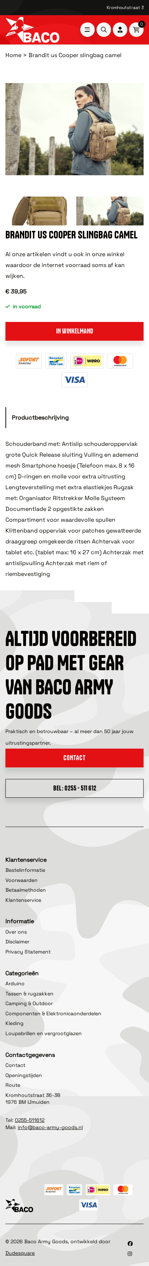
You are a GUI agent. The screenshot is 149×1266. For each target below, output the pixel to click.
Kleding (14, 1023)
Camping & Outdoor (29, 1003)
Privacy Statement (28, 951)
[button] (14, 129)
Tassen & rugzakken (29, 993)
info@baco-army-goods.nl (50, 1127)
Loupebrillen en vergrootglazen (43, 1033)
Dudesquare (20, 1253)
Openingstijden (23, 1075)
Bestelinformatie (25, 870)
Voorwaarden (21, 880)
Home (13, 55)
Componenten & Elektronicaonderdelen (53, 1013)
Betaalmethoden (25, 890)
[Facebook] (130, 1244)
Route (12, 1085)
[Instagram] (130, 1254)
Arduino (15, 983)
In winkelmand (74, 331)
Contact (74, 758)
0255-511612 (29, 1120)
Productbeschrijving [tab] (40, 417)
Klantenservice (23, 900)
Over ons (16, 932)
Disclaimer (17, 941)
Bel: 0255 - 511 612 (74, 788)
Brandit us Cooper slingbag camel (75, 55)
